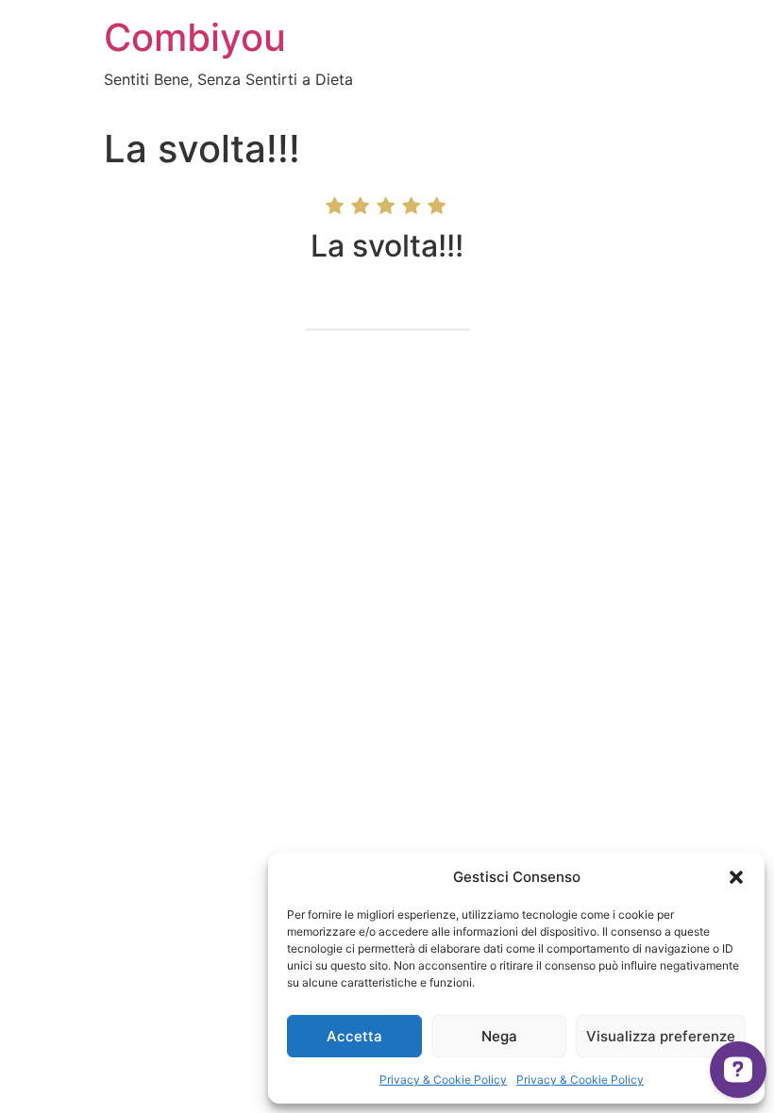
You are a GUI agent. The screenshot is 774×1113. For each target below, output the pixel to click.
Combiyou (195, 37)
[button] (736, 877)
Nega (499, 1036)
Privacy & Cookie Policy (443, 1079)
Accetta (354, 1036)
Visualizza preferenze (660, 1036)
